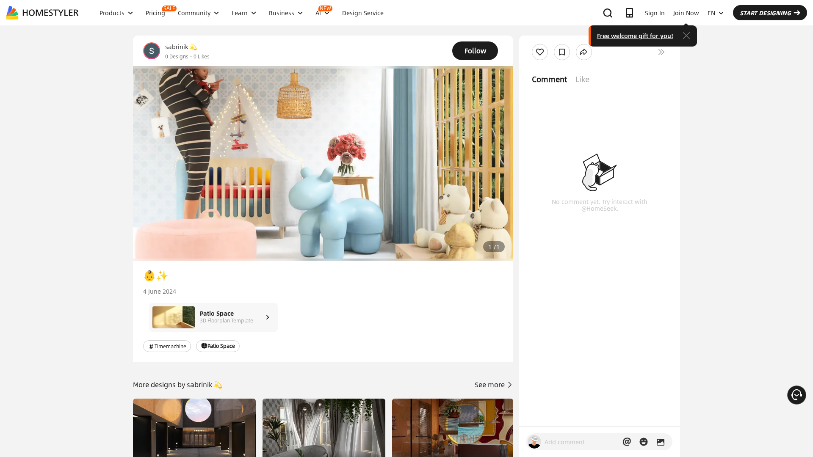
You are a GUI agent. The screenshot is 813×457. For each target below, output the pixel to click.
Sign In (655, 12)
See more (490, 384)
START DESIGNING (765, 12)
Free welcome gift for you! (635, 35)
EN (711, 12)
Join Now (686, 12)
